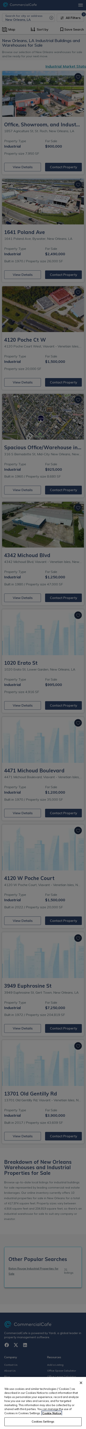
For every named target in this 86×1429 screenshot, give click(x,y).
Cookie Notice (51, 1413)
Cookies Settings (43, 1421)
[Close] (81, 1382)
